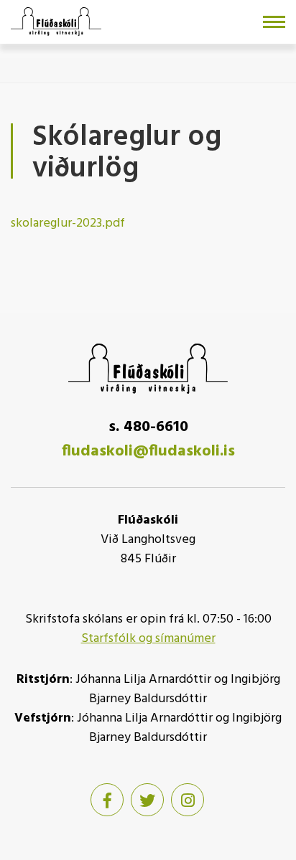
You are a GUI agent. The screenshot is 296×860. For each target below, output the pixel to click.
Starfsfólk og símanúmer (148, 638)
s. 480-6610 (148, 427)
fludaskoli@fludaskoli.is (148, 451)
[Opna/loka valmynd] (274, 22)
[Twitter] (147, 799)
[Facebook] (107, 799)
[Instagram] (187, 799)
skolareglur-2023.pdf (68, 223)
